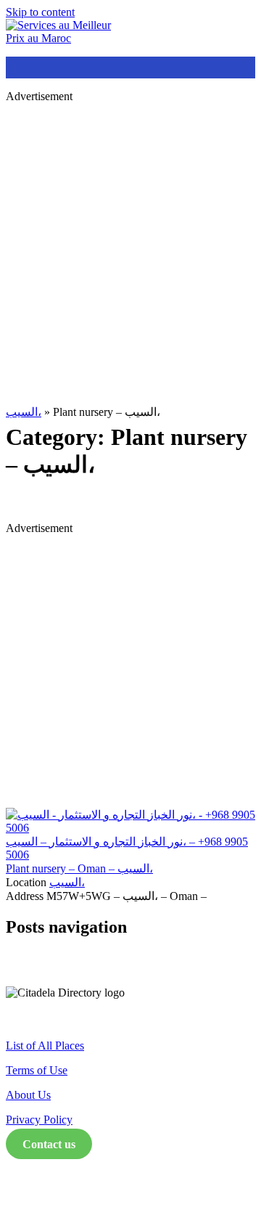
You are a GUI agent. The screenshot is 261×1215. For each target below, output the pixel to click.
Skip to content (40, 12)
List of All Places (45, 1045)
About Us (28, 1095)
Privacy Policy (39, 1119)
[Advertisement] (130, 245)
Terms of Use (36, 1070)
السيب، (23, 412)
